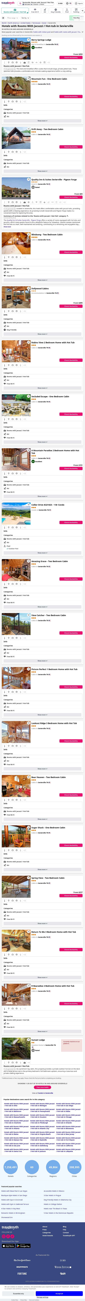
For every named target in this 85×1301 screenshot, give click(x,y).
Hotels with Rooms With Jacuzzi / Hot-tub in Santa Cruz (16, 1150)
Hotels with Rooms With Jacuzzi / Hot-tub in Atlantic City (42, 1127)
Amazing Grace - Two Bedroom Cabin (49, 561)
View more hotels (42, 1087)
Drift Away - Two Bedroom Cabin (47, 129)
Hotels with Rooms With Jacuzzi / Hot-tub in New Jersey (68, 1133)
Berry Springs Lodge (41, 39)
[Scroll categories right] (82, 10)
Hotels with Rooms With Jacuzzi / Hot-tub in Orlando (68, 1122)
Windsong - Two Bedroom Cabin (47, 234)
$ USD (60, 3)
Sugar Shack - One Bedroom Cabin (48, 827)
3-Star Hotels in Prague (52, 1195)
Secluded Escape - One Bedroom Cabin (50, 396)
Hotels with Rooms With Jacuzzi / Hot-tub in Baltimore (16, 1110)
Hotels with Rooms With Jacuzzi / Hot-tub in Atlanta (16, 1127)
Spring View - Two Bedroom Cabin (48, 878)
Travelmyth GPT (69, 1235)
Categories (46, 1233)
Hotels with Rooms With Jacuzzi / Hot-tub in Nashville (42, 1139)
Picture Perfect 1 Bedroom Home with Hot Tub (54, 669)
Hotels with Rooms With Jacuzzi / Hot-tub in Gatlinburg (42, 1145)
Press (44, 1230)
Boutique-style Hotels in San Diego (14, 1195)
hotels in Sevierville (45, 1093)
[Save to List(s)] (28, 39)
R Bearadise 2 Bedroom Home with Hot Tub (52, 986)
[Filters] (3, 18)
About (44, 1227)
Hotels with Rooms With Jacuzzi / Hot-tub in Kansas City (16, 1139)
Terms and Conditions (34, 1300)
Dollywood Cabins (40, 288)
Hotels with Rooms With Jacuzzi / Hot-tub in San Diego (68, 1105)
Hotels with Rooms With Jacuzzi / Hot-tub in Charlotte (16, 1122)
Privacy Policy (23, 1300)
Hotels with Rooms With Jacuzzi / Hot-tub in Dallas (68, 1110)
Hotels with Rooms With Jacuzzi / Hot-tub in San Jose (16, 1145)
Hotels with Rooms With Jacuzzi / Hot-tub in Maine (16, 1133)
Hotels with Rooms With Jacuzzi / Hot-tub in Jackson (42, 1150)
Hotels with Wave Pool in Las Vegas (14, 1191)
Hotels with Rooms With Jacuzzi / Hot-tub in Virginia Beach (42, 1133)
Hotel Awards (47, 1235)
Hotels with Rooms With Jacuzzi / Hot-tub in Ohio (16, 1105)
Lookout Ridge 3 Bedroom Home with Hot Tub (54, 723)
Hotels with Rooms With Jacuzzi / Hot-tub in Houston (42, 1116)
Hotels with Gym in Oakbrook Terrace (15, 1204)
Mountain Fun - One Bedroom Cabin (49, 79)
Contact (66, 1233)
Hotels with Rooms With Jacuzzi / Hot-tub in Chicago (68, 1116)
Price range (11, 18)
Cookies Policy (14, 1300)
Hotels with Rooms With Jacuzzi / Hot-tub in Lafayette (68, 1150)
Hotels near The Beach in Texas (55, 1209)
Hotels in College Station (53, 1204)
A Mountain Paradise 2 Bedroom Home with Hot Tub (55, 451)
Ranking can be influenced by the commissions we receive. (21, 35)
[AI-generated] (14, 69)
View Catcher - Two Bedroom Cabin (48, 615)
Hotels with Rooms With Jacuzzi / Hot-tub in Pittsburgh (42, 1122)
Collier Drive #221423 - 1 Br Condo (47, 504)
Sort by (24, 18)
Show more (41, 121)
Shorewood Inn (7, 1217)
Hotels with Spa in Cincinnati (12, 1200)
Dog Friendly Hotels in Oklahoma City (57, 1200)
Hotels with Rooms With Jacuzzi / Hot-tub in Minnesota (68, 1127)
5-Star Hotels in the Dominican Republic (58, 1213)
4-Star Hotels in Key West (10, 1209)
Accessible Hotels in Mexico (54, 1191)
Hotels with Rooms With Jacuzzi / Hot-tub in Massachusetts (16, 1116)
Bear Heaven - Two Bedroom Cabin (48, 777)
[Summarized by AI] (15, 217)
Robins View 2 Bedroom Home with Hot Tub (52, 342)
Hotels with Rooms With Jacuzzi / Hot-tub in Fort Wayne (68, 1139)
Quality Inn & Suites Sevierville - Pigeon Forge (54, 179)
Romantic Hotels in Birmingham (13, 1213)
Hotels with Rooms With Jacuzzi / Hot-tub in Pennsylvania (42, 1110)
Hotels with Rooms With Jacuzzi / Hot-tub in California (68, 1145)
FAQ (64, 1230)
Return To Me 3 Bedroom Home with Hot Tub (53, 932)
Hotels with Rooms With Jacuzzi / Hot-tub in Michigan (42, 1105)
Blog (64, 1227)
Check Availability (71, 57)
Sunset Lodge (38, 1040)
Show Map (76, 18)
